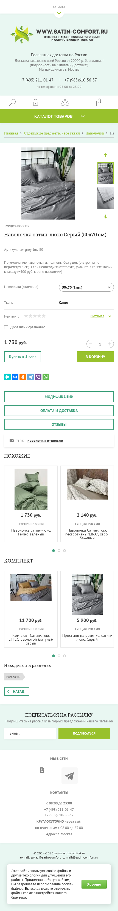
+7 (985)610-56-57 (80, 80)
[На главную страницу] (59, 34)
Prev (105, 155)
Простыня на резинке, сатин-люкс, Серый (87, 637)
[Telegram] (30, 377)
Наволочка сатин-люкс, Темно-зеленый (31, 532)
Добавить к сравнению (27, 327)
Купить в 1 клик (22, 356)
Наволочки (13, 677)
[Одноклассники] (22, 377)
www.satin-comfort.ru (69, 853)
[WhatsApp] (46, 377)
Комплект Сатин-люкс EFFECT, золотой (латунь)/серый (31, 639)
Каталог (59, 7)
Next (105, 216)
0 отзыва (97, 316)
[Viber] (38, 377)
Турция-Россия (16, 226)
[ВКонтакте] (15, 377)
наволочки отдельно (45, 440)
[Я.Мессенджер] (7, 377)
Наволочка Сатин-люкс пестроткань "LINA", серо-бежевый (87, 534)
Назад (18, 691)
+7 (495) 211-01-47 (37, 80)
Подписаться (84, 733)
